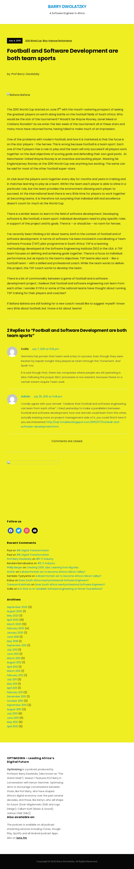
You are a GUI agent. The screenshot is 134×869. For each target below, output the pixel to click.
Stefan (11, 572)
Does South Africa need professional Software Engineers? (54, 580)
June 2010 (13, 718)
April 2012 (12, 666)
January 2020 (15, 632)
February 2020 (15, 628)
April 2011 (12, 688)
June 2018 (13, 637)
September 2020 (17, 607)
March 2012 (13, 671)
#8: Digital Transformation (33, 550)
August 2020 (14, 611)
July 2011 (12, 679)
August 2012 (14, 662)
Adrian (25, 396)
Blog (45, 40)
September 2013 (17, 645)
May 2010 (12, 722)
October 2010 (15, 701)
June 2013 (13, 654)
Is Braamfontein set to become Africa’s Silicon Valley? (52, 572)
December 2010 (16, 696)
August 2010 (14, 709)
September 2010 (17, 705)
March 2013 (13, 658)
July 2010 (12, 713)
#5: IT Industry (45, 559)
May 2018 (12, 641)
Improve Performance (60, 40)
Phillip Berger (14, 567)
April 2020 (13, 620)
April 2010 (12, 726)
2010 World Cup (33, 40)
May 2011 (12, 684)
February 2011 (15, 692)
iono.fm (21, 838)
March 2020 (14, 624)
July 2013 (12, 649)
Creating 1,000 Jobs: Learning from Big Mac (53, 567)
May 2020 (13, 615)
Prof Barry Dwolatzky (19, 559)
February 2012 (15, 675)
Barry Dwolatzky (67, 6)
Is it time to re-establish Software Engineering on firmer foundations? (60, 589)
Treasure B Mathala (19, 584)
